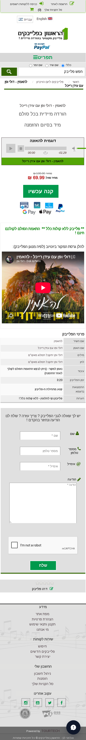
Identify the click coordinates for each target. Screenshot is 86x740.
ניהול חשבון (42, 673)
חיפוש (42, 646)
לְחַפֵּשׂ (9, 71)
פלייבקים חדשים (42, 651)
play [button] (10, 148)
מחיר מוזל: (51, 177)
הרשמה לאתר (59, 4)
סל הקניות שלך (42, 684)
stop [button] (21, 148)
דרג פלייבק (39, 589)
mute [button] (74, 149)
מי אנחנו (42, 629)
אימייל (71, 464)
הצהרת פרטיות (42, 619)
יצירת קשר (42, 656)
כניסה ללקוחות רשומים (23, 4)
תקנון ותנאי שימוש (42, 624)
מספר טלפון (73, 451)
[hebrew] (25, 22)
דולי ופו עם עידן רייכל (50, 348)
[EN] (44, 21)
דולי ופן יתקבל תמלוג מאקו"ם (45, 355)
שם (72, 434)
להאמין (58, 341)
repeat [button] (45, 153)
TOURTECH (50, 731)
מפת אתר (42, 614)
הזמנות (42, 678)
